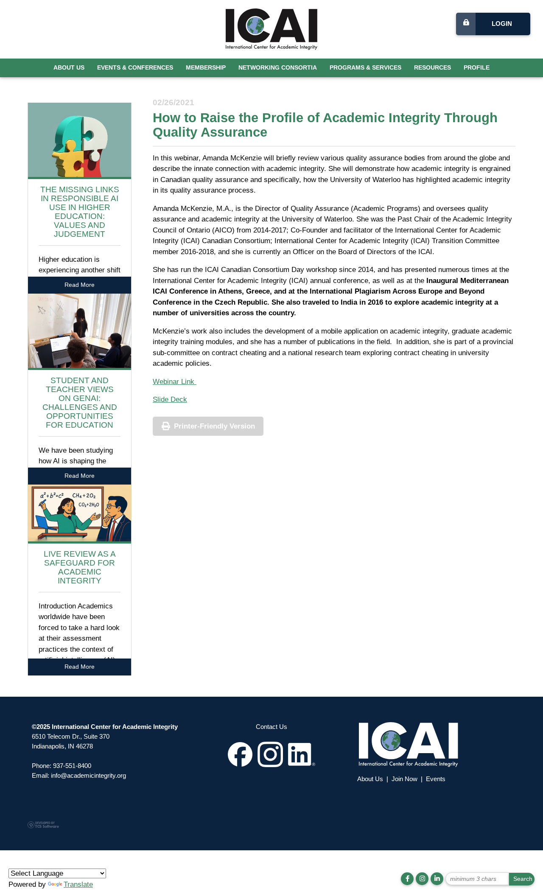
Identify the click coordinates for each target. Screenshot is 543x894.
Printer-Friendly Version (214, 426)
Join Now (404, 778)
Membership (206, 67)
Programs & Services (365, 67)
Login (502, 23)
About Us (68, 67)
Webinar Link (174, 382)
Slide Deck (170, 399)
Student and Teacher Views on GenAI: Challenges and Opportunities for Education (79, 402)
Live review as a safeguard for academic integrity (80, 567)
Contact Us (271, 726)
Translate (78, 884)
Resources (432, 67)
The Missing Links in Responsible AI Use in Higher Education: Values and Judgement (79, 211)
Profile (477, 67)
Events (435, 778)
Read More (79, 285)
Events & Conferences (135, 67)
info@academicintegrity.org (88, 775)
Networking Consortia (277, 67)
